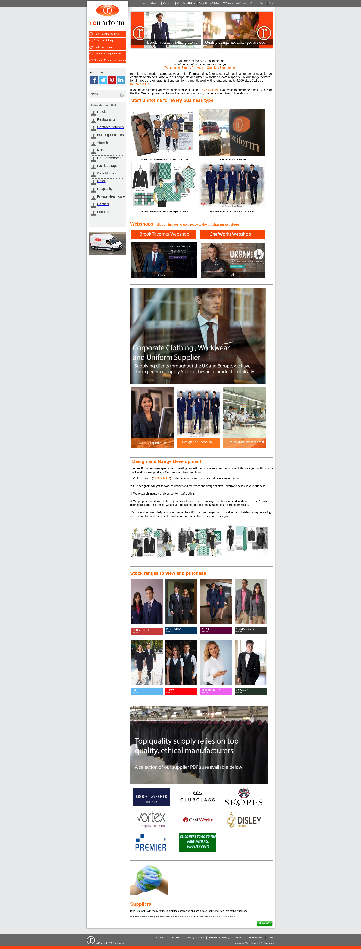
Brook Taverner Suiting (106, 33)
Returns (238, 937)
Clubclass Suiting (103, 40)
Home (144, 3)
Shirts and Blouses (104, 47)
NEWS (94, 94)
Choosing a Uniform (186, 3)
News (271, 3)
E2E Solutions (266, 943)
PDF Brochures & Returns (235, 3)
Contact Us (168, 3)
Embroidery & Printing (209, 3)
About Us (155, 3)
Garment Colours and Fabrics (110, 60)
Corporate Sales (257, 3)
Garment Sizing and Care (107, 53)
